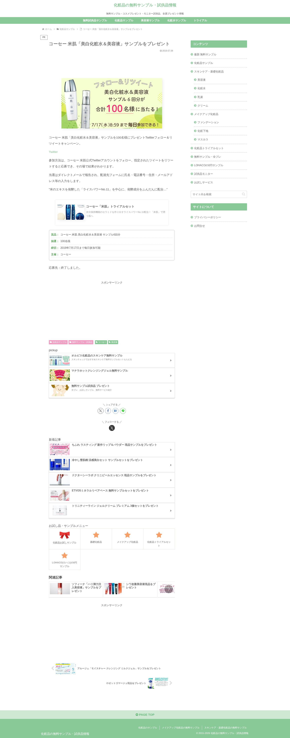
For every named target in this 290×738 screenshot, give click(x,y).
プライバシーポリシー (207, 217)
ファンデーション (208, 122)
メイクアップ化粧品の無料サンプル (181, 727)
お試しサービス (203, 182)
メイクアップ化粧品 (206, 114)
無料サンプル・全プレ (207, 156)
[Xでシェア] (101, 411)
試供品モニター (203, 173)
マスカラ (203, 139)
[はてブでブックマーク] (115, 411)
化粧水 (202, 88)
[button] (168, 589)
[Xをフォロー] (112, 428)
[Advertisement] (112, 64)
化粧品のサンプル (147, 727)
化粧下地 (203, 130)
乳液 (200, 96)
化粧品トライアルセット (209, 148)
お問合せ (199, 225)
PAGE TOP (146, 714)
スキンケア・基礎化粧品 (209, 71)
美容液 (114, 342)
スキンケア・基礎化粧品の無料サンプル (225, 727)
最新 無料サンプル (205, 54)
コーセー (102, 342)
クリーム (203, 105)
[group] (76, 589)
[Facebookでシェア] (108, 411)
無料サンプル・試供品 (82, 342)
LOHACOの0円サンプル (208, 165)
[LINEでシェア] (123, 411)
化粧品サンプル (60, 342)
